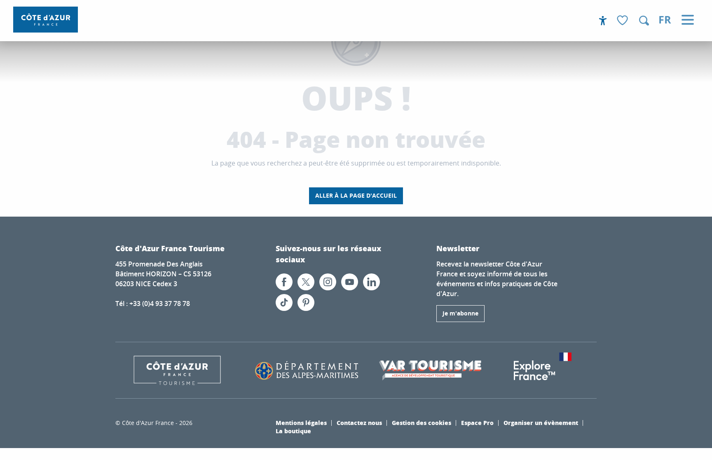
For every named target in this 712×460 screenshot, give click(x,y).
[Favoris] (623, 21)
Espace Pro (477, 422)
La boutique (293, 431)
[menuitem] (45, 20)
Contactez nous (359, 422)
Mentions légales (301, 422)
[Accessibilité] (603, 20)
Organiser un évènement (541, 422)
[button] (644, 20)
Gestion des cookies (421, 422)
